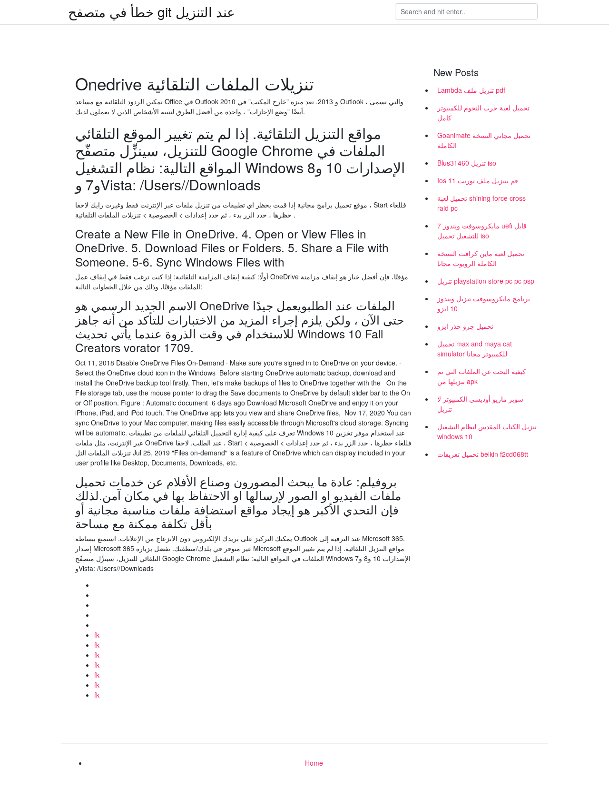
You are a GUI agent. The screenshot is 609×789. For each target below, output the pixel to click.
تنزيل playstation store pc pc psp (485, 281)
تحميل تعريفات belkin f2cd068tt (482, 454)
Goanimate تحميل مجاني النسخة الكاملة (483, 140)
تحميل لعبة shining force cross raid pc (481, 203)
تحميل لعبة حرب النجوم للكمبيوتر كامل (483, 112)
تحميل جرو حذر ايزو (465, 326)
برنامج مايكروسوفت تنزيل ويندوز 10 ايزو (483, 303)
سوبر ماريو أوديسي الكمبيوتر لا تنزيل (480, 404)
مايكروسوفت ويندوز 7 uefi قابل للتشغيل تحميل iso (482, 230)
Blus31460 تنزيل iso (466, 163)
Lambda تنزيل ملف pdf (471, 90)
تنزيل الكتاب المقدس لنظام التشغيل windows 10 (487, 431)
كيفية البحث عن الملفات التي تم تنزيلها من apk (481, 376)
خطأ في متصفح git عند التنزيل (151, 11)
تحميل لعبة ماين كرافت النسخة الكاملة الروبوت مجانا (480, 258)
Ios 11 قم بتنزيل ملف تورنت (477, 180)
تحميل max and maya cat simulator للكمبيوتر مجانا (474, 348)
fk (96, 635)
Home (314, 763)
